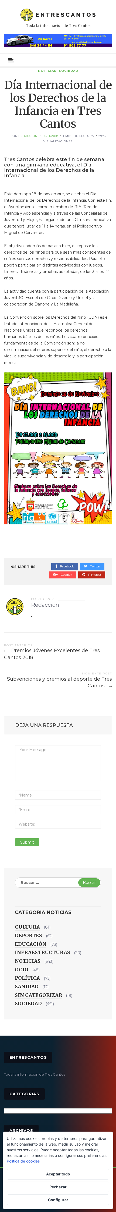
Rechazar (58, 1187)
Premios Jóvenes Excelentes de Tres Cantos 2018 (52, 654)
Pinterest (94, 575)
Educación (30, 944)
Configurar (58, 1199)
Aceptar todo (58, 1174)
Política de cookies (23, 1161)
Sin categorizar (38, 995)
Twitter (94, 566)
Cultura (27, 927)
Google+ (66, 575)
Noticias (47, 71)
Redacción (27, 136)
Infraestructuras (42, 952)
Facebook (66, 566)
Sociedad (68, 71)
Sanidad (27, 986)
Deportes (28, 935)
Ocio (21, 969)
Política (27, 978)
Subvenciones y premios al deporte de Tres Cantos (59, 682)
